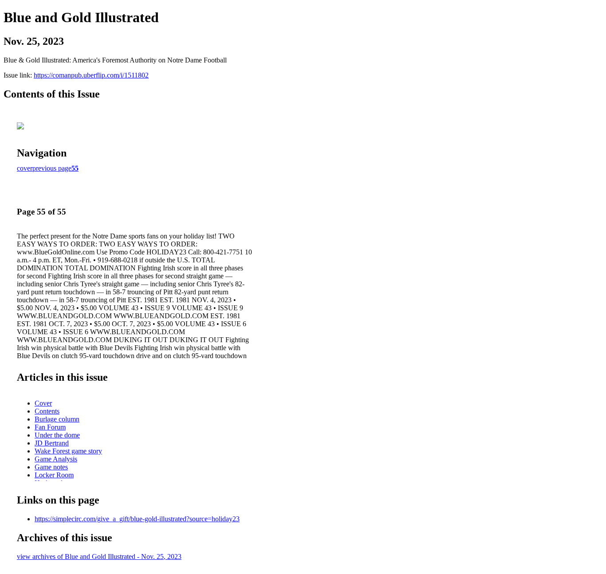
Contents (47, 411)
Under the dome (57, 435)
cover (24, 168)
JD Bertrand (52, 443)
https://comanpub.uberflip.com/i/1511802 (91, 75)
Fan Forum (50, 427)
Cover (43, 403)
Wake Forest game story (68, 451)
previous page (51, 168)
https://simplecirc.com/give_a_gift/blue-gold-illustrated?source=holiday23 (137, 519)
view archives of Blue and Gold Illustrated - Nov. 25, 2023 (99, 556)
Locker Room (54, 475)
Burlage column (57, 419)
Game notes (51, 467)
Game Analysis (56, 459)
